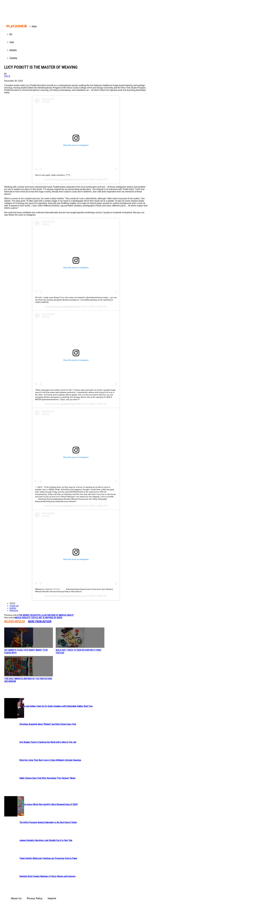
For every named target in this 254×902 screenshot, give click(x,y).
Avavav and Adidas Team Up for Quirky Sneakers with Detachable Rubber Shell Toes (56, 706)
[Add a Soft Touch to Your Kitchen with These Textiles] (80, 637)
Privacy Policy (34, 898)
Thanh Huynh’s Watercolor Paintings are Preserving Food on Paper (48, 858)
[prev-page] (6, 686)
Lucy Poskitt (64, 179)
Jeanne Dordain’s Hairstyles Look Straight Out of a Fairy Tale (45, 840)
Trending (13, 58)
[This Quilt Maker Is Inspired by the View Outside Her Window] (28, 666)
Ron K (7, 76)
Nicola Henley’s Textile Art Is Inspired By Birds (38, 617)
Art (11, 34)
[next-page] (11, 686)
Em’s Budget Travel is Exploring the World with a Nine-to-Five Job (47, 742)
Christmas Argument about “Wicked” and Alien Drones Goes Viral (47, 724)
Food (12, 42)
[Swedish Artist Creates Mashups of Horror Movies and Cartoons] (10, 806)
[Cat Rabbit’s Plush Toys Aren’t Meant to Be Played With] (28, 637)
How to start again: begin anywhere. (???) (52, 175)
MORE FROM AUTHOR (39, 621)
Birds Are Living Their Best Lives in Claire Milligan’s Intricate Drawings (50, 760)
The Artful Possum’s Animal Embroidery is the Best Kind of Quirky (48, 822)
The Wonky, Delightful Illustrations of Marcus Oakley (46, 615)
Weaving (14, 610)
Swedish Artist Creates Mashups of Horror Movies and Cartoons (47, 876)
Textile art (14, 606)
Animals (13, 50)
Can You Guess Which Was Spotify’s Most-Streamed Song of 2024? (48, 804)
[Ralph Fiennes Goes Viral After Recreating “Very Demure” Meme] (10, 708)
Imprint (52, 898)
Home (34, 26)
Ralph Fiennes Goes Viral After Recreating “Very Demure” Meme (47, 778)
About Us (16, 898)
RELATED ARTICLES (14, 621)
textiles (13, 608)
